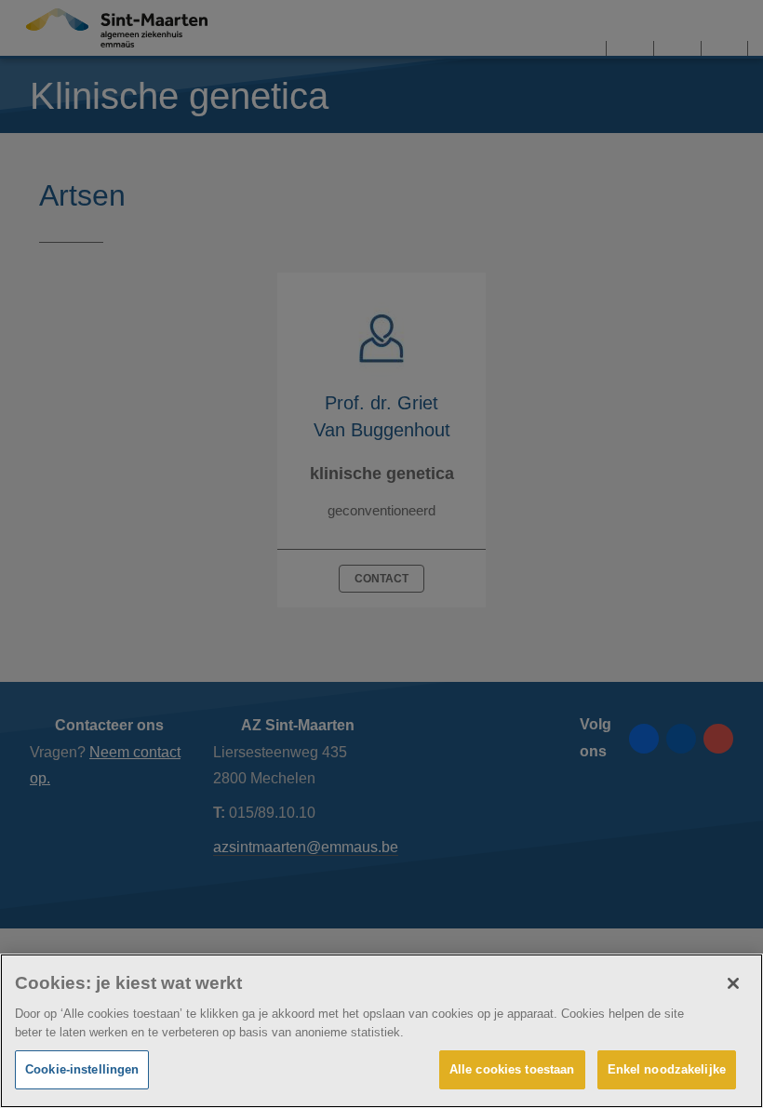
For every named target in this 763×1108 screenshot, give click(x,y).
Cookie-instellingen (82, 1069)
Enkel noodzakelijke (667, 1069)
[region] (381, 1031)
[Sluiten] (733, 983)
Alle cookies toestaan (512, 1069)
